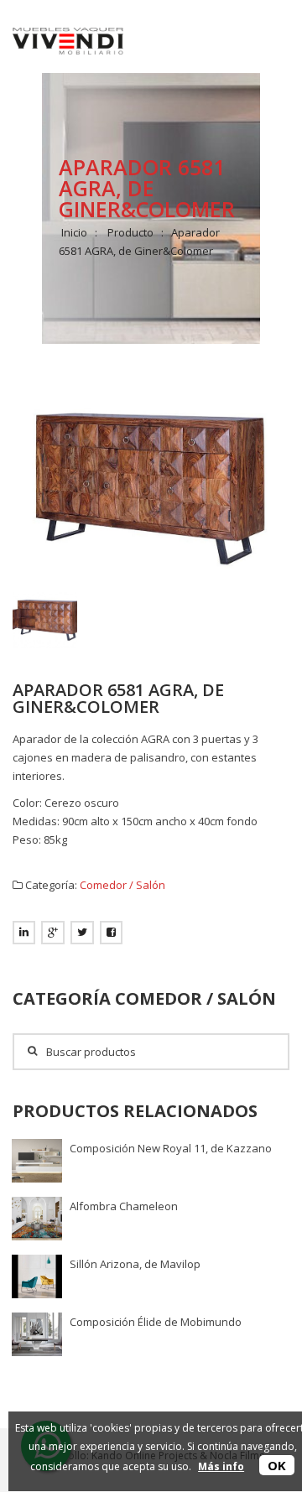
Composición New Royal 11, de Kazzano (171, 1148)
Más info (221, 1466)
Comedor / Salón (122, 884)
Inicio (74, 232)
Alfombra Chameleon (124, 1206)
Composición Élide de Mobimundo (156, 1321)
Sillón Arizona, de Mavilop (135, 1263)
